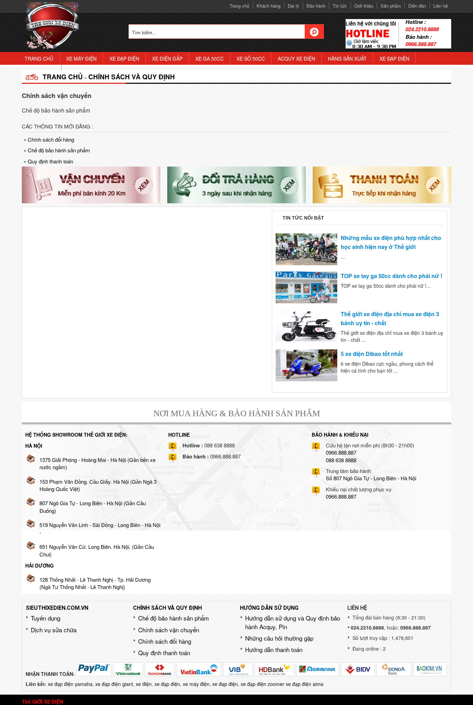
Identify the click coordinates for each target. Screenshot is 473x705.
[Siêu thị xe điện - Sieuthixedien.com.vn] (53, 24)
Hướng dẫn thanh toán (273, 649)
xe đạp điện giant (114, 683)
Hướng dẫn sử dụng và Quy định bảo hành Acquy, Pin (292, 622)
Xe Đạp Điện (124, 58)
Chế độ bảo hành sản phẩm (57, 150)
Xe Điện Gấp (167, 58)
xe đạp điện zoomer (262, 683)
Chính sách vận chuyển (168, 629)
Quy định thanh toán (48, 161)
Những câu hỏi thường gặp (279, 638)
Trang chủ (63, 76)
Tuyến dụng (45, 618)
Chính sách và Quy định (131, 76)
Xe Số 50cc (251, 58)
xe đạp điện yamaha (70, 683)
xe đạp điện (167, 683)
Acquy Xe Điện (296, 58)
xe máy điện (196, 683)
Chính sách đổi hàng (49, 139)
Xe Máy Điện (81, 58)
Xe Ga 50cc (209, 58)
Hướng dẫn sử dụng (269, 608)
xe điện (144, 683)
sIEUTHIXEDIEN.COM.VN (57, 608)
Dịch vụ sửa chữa (54, 629)
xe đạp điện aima (304, 683)
